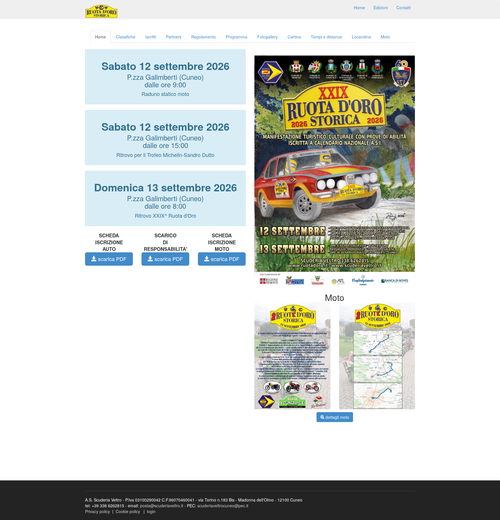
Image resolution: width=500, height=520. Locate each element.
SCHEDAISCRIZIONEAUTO (109, 242)
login (151, 511)
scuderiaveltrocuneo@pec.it (222, 505)
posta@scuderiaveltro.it (161, 505)
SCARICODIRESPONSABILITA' (165, 242)
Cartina (294, 37)
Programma (236, 37)
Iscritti (150, 37)
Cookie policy (128, 511)
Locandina (361, 37)
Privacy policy (97, 511)
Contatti (403, 7)
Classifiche (125, 37)
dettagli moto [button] (336, 417)
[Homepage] (101, 11)
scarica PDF (111, 258)
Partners (173, 37)
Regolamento (203, 37)
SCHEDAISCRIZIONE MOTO (222, 242)
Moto (385, 37)
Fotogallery (267, 37)
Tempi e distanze (326, 37)
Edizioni (381, 7)
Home (359, 7)
